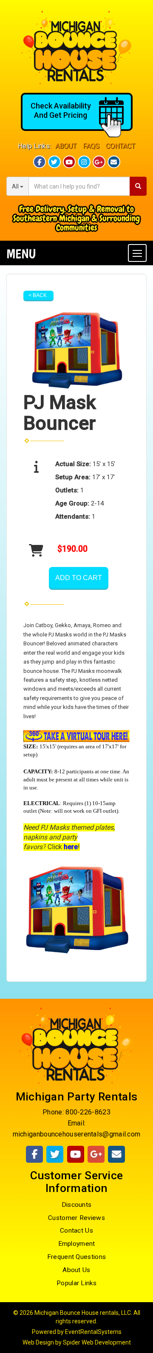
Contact (120, 146)
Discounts (77, 1205)
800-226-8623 (87, 1112)
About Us (76, 1270)
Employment (76, 1243)
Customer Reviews (76, 1218)
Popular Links (76, 1283)
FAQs (91, 146)
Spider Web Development (97, 1342)
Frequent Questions (76, 1257)
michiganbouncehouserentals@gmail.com (77, 1134)
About (65, 146)
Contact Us (76, 1230)
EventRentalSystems (93, 1331)
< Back (37, 295)
